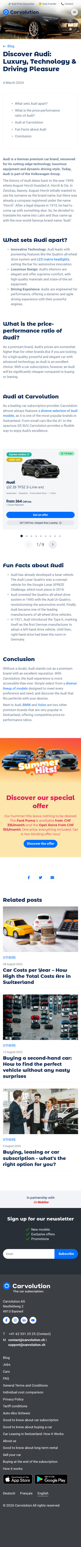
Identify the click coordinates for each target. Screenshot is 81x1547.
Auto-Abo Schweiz (16, 1413)
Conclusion (23, 136)
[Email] (52, 877)
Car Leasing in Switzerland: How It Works (33, 1434)
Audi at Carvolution (29, 122)
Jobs (6, 1364)
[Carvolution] (21, 12)
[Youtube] (32, 1320)
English (43, 1493)
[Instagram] (15, 1320)
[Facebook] (29, 877)
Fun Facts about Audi (30, 129)
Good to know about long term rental (30, 1448)
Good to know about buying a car (27, 1427)
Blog (6, 1358)
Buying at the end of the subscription (30, 1462)
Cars (6, 1371)
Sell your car (12, 1455)
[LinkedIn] (24, 1320)
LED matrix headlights (53, 259)
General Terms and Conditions (25, 1385)
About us (9, 1441)
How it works (13, 1469)
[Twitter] (40, 877)
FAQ (6, 1378)
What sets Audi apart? (31, 104)
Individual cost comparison (23, 1392)
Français (26, 1493)
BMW (27, 705)
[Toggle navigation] (74, 12)
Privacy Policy (13, 1399)
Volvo (42, 705)
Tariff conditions (15, 1406)
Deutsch (9, 1493)
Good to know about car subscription (30, 1420)
